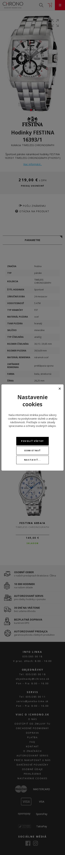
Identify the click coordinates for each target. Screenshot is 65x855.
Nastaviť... (32, 459)
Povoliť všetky (32, 441)
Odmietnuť (32, 450)
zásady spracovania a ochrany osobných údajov (32, 424)
